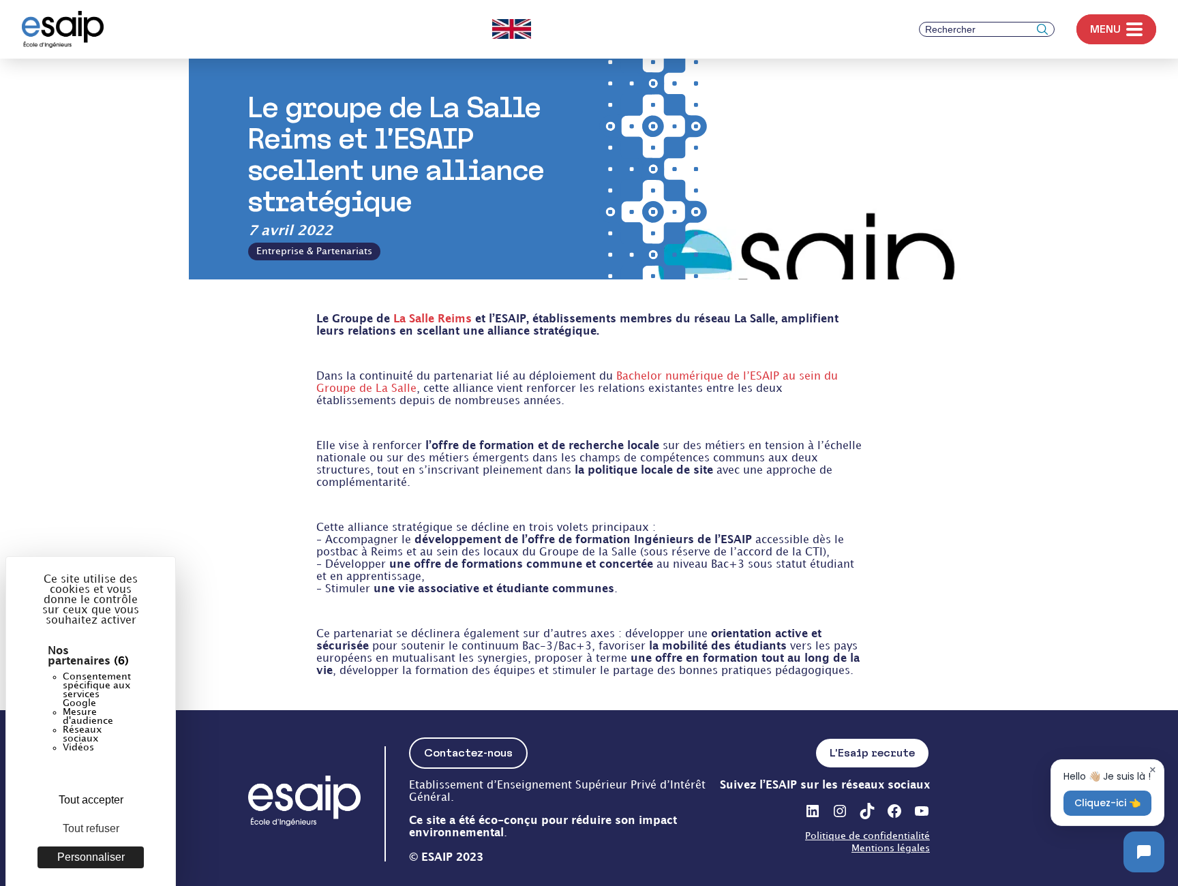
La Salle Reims (434, 319)
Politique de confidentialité (867, 835)
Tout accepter (91, 800)
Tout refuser (91, 828)
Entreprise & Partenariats (314, 251)
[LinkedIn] (812, 811)
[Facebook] (894, 811)
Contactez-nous (468, 752)
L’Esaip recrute (872, 752)
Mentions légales (890, 848)
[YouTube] (921, 811)
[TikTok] (867, 811)
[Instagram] (840, 811)
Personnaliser (91, 857)
